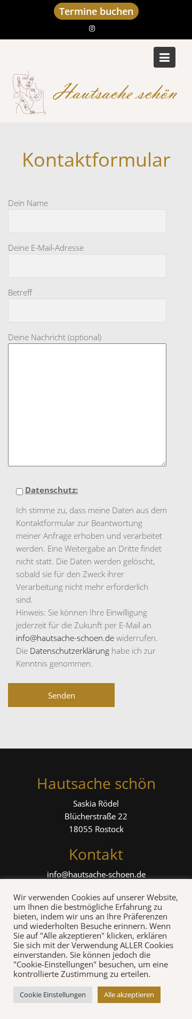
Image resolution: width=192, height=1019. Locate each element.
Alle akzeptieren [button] (129, 994)
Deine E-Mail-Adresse (46, 247)
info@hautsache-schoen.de (65, 637)
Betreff (20, 292)
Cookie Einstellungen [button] (53, 994)
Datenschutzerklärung (69, 650)
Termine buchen (96, 11)
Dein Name (28, 203)
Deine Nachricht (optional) (54, 337)
